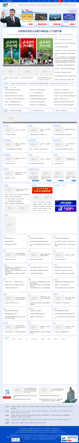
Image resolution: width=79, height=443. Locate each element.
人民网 (12, 419)
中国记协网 (53, 415)
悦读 (60, 5)
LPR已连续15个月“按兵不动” (10, 259)
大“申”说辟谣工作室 (36, 180)
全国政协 (26, 422)
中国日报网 (23, 419)
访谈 (64, 4)
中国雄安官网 (38, 415)
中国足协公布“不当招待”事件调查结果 (37, 89)
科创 (50, 4)
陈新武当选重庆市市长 (9, 241)
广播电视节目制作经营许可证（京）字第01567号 (47, 435)
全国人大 (17, 422)
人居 (29, 293)
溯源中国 (44, 5)
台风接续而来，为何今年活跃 (61, 58)
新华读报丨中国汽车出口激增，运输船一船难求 (64, 79)
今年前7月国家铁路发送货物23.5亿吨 (37, 313)
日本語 (42, 339)
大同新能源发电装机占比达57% (11, 313)
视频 (66, 4)
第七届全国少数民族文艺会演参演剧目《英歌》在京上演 (20, 327)
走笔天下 (50, 208)
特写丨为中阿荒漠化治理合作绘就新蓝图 (13, 201)
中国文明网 (18, 415)
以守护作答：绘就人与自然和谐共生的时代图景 (19, 194)
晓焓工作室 (73, 180)
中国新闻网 (60, 419)
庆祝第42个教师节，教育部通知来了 (37, 238)
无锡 (25, 412)
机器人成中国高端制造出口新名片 (32, 34)
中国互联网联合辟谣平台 (45, 415)
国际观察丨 (7, 203)
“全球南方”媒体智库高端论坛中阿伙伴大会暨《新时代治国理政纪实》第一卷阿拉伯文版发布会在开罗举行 (30, 390)
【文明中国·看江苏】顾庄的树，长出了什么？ (39, 267)
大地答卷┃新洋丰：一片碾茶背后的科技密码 (14, 281)
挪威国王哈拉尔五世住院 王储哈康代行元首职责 (64, 101)
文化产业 (74, 5)
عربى (27, 339)
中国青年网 (31, 419)
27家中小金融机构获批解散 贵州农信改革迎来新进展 (20, 255)
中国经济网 (36, 419)
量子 (52, 4)
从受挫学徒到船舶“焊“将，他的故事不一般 (38, 134)
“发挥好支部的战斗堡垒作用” (41, 21)
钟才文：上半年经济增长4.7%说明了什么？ (64, 39)
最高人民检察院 (43, 422)
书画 (58, 4)
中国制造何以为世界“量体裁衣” (15, 110)
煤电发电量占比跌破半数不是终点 (12, 310)
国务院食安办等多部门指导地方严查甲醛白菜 (14, 95)
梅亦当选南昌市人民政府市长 (11, 244)
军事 (62, 4)
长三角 (27, 412)
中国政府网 (13, 415)
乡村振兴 (39, 5)
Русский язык (35, 339)
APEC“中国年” (48, 202)
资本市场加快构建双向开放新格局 (62, 310)
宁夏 (12, 412)
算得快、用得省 (72, 50)
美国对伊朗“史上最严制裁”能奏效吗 (16, 203)
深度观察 (6, 185)
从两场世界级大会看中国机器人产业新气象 (40, 31)
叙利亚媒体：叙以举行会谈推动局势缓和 (19, 83)
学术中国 (35, 5)
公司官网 (21, 432)
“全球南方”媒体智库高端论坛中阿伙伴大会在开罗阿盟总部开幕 (57, 390)
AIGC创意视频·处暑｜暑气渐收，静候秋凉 (63, 267)
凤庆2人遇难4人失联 (71, 62)
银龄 (41, 5)
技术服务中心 (42, 432)
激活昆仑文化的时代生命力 (38, 110)
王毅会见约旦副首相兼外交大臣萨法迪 (13, 89)
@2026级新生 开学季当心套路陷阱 (37, 163)
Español (13, 339)
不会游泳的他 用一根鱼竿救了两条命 (37, 101)
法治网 (69, 419)
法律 (72, 4)
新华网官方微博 (31, 406)
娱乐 (56, 5)
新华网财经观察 (7, 139)
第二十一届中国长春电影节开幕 (36, 92)
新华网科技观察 (32, 139)
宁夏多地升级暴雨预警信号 (69, 65)
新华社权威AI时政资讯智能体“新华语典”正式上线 (49, 395)
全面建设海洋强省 (53, 21)
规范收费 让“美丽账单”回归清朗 (61, 46)
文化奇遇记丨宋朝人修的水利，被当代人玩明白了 (65, 273)
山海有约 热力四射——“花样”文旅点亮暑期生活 (16, 64)
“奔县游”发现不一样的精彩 (10, 134)
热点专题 (34, 185)
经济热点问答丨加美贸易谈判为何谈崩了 (63, 72)
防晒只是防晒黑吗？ (59, 163)
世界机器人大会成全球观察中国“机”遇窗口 (15, 34)
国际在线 (18, 419)
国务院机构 (22, 422)
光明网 (52, 419)
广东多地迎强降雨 (61, 57)
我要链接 (27, 432)
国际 (29, 4)
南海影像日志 (43, 206)
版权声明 (31, 432)
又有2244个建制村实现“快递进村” (36, 273)
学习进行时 (20, 4)
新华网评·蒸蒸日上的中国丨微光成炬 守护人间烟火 (65, 43)
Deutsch (56, 339)
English (6, 339)
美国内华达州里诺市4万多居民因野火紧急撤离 (38, 83)
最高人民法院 (37, 422)
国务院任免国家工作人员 (10, 238)
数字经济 (32, 5)
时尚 (58, 5)
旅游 (49, 5)
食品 (23, 5)
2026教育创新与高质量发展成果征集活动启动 (39, 241)
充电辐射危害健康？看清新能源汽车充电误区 (39, 270)
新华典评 (40, 208)
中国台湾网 (41, 419)
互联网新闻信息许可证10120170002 (17, 435)
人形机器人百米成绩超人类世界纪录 (65, 34)
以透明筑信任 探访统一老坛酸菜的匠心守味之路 (14, 284)
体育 (54, 4)
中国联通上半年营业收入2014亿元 (12, 302)
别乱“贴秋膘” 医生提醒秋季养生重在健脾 (38, 98)
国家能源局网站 (67, 415)
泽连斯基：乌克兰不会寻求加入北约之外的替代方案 (65, 95)
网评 (33, 4)
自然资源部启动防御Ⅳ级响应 (61, 62)
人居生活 (25, 5)
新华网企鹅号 (13, 408)
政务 (70, 4)
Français (20, 339)
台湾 (37, 4)
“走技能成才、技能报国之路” (27, 21)
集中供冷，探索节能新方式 (60, 259)
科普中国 (62, 415)
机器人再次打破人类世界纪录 (27, 77)
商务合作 (38, 432)
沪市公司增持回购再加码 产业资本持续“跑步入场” (65, 313)
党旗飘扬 (35, 204)
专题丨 (56, 57)
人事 (27, 4)
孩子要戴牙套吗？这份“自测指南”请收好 (38, 104)
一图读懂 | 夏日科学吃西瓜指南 (11, 287)
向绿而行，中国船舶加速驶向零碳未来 (13, 101)
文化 (56, 4)
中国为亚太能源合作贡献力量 (11, 92)
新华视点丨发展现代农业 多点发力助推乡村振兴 (64, 287)
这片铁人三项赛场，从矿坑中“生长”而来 (16, 198)
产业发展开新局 (36, 206)
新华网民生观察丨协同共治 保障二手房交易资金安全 (45, 298)
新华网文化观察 (57, 139)
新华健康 (55, 154)
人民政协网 (65, 419)
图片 (68, 4)
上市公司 (71, 5)
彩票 (54, 5)
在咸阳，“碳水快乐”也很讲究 (15, 196)
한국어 (49, 339)
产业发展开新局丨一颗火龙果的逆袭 (62, 302)
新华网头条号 (64, 406)
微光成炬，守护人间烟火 (20, 130)
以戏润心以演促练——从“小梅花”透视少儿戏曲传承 (15, 331)
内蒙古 (17, 412)
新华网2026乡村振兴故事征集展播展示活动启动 (64, 281)
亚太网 (68, 5)
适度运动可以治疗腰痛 (69, 254)
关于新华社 (17, 432)
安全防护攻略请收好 (71, 58)
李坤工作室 (49, 180)
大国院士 (49, 204)
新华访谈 (30, 125)
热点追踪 (30, 154)
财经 (31, 4)
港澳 (35, 4)
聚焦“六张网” (41, 202)
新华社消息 (35, 208)
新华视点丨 (7, 194)
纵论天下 (35, 210)
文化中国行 (40, 204)
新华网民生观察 (7, 154)
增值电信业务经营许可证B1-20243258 (31, 435)
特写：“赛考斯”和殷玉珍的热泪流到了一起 (13, 104)
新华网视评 (6, 125)
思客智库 (40, 4)
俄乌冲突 (39, 210)
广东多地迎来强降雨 (59, 65)
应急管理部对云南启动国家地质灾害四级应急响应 (65, 60)
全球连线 (43, 4)
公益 (62, 5)
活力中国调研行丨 (8, 98)
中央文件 (74, 4)
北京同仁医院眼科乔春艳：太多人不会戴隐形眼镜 (40, 287)
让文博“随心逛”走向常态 (10, 163)
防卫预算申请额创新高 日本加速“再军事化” (63, 134)
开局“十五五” (35, 202)
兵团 (22, 412)
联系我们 (24, 432)
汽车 (21, 5)
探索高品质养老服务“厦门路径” (18, 98)
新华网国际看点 (57, 125)
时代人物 (45, 204)
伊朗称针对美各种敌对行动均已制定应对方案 (67, 75)
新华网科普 (6, 168)
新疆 (14, 412)
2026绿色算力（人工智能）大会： (62, 50)
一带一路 (64, 5)
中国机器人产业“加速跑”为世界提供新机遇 (48, 34)
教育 (46, 4)
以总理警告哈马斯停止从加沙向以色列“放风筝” (59, 83)
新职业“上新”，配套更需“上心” (62, 110)
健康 (60, 4)
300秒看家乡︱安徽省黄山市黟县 (36, 316)
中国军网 (55, 419)
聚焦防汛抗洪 (49, 206)
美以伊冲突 (44, 210)
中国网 (15, 419)
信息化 (29, 5)
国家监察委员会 (31, 422)
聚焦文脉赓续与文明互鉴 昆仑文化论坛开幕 (22, 399)
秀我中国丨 (7, 196)
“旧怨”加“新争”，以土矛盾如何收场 (61, 89)
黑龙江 (20, 412)
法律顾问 (34, 432)
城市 (47, 5)
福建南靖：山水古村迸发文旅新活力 (62, 284)
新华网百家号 (70, 406)
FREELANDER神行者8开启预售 (36, 259)
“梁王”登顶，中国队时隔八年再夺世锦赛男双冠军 (65, 68)
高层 (23, 4)
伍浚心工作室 (61, 180)
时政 (25, 4)
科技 (48, 4)
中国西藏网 (45, 419)
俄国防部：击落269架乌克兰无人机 (61, 98)
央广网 (49, 419)
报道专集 (73, 11)
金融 (19, 5)
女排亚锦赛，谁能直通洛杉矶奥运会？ (62, 331)
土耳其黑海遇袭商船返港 (8, 122)
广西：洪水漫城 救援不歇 (70, 57)
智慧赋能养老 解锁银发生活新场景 (37, 95)
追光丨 (6, 198)
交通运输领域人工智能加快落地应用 (62, 238)
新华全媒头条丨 (18, 189)
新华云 (46, 432)
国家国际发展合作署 (31, 415)
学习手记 (30, 24)
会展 (52, 5)
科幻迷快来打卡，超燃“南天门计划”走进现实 (64, 270)
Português (63, 339)
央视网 (27, 419)
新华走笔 (45, 208)
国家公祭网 (58, 415)
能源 (51, 5)
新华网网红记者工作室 (33, 168)
